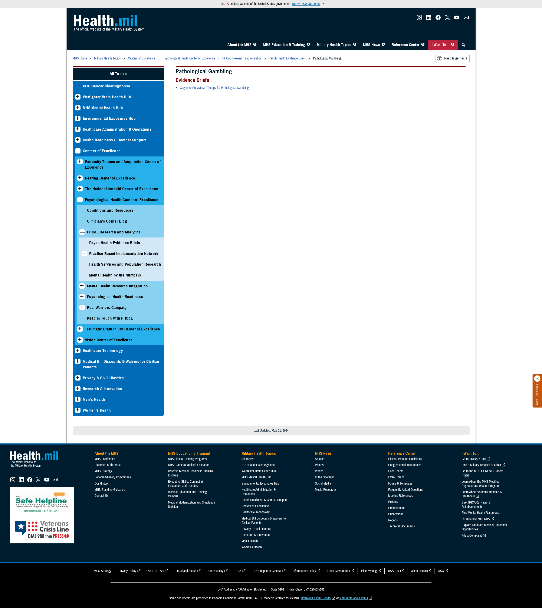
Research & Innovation (102, 388)
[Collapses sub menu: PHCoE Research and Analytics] (82, 232)
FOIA (238, 571)
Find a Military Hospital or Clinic (481, 465)
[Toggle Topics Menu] (354, 44)
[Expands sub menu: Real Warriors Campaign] (82, 307)
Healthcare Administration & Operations (117, 129)
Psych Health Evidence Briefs (114, 242)
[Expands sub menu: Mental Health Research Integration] (82, 286)
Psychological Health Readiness (115, 296)
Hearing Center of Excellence (110, 178)
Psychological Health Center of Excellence (121, 199)
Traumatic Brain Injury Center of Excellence (122, 329)
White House (419, 571)
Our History (102, 483)
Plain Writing (369, 571)
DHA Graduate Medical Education (188, 465)
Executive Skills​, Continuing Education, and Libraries (185, 483)
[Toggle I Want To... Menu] (452, 44)
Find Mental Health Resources (480, 513)
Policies (393, 502)
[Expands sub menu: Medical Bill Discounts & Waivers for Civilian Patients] (78, 361)
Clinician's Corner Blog (107, 221)
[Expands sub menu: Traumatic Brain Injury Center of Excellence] (80, 329)
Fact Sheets (395, 471)
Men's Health (94, 399)
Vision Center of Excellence (109, 339)
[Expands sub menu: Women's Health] (78, 410)
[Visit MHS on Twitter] (447, 18)
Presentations (396, 508)
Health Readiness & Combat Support (114, 140)
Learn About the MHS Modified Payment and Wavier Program (480, 483)
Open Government (338, 571)
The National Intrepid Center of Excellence (121, 188)
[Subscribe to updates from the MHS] (466, 18)
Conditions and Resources (110, 210)
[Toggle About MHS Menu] (254, 44)
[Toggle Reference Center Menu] (422, 44)
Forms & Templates (400, 483)
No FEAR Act (156, 571)
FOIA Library (396, 477)
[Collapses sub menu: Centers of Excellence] (78, 150)
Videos (319, 471)
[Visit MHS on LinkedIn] (428, 18)
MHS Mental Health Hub (103, 107)
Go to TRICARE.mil (474, 459)
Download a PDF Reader (316, 598)
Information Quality (304, 571)
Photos (319, 465)
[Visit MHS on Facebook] (438, 18)
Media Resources (325, 490)
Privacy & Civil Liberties (103, 377)
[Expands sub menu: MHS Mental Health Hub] (78, 107)
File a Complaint (472, 535)
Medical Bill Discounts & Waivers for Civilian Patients (121, 364)
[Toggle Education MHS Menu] (308, 44)
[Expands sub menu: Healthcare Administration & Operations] (78, 129)
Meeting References (400, 496)
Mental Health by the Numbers (115, 275)
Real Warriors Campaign (108, 307)
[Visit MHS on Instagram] (419, 18)
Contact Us (101, 496)
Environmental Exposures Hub (109, 118)
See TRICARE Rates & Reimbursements (476, 504)
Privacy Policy (127, 571)
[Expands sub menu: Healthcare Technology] (78, 350)
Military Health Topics (334, 44)
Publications (395, 514)
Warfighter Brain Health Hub (107, 96)
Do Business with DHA (476, 519)
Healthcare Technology (103, 350)
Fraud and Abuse (185, 571)
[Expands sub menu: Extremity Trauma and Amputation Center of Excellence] (80, 161)
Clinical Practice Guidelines (405, 459)
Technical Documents (401, 526)
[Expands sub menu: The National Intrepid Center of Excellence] (80, 188)
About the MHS (239, 44)
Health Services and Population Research (125, 264)
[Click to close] (537, 378)
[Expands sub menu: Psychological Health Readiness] (82, 296)
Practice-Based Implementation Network (124, 253)
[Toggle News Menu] (383, 44)
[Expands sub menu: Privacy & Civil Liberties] (78, 378)
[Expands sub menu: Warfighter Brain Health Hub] (78, 97)
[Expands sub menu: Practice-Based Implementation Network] (84, 253)
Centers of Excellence (102, 150)
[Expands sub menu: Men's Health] (78, 399)
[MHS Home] (36, 467)
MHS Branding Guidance (110, 490)
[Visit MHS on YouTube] (456, 18)
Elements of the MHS (108, 465)
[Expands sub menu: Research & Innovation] (78, 388)
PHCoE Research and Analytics (114, 232)
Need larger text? (455, 58)
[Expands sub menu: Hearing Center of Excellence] (80, 178)
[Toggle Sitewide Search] (463, 45)
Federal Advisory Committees (113, 477)
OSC (441, 571)
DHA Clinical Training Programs (187, 459)
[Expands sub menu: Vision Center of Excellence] (80, 340)
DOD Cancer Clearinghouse (106, 86)
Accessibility (215, 571)
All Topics (118, 73)
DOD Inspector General (267, 571)
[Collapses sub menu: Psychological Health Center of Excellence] (80, 199)
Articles (319, 459)
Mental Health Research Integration (117, 286)
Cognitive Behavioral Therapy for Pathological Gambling (214, 88)
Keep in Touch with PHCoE (110, 318)
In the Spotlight (324, 477)
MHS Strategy (103, 471)
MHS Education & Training (284, 44)
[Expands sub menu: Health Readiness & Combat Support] (78, 140)
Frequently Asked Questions (405, 490)
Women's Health (97, 410)
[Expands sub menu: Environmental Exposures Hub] (78, 118)
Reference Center (406, 44)
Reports (393, 520)
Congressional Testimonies (404, 465)
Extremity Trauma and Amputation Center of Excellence (123, 164)
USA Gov (394, 571)
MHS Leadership (105, 459)
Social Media (323, 483)
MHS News (371, 44)
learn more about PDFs (353, 598)
